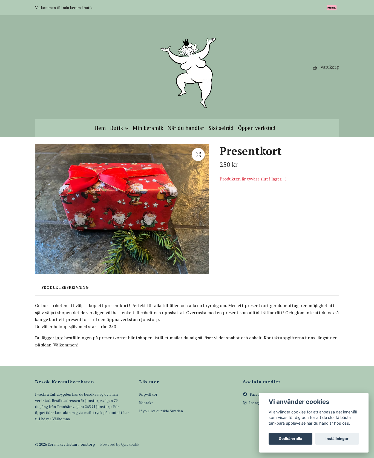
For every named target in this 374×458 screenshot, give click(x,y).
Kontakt (146, 402)
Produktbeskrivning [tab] (65, 287)
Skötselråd (221, 127)
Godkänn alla (290, 438)
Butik (116, 127)
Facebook (257, 394)
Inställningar (337, 438)
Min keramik (148, 127)
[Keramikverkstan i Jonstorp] (187, 67)
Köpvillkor (148, 394)
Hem (100, 127)
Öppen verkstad (256, 127)
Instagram (257, 402)
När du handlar (186, 127)
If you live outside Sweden (161, 410)
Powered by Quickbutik (119, 444)
